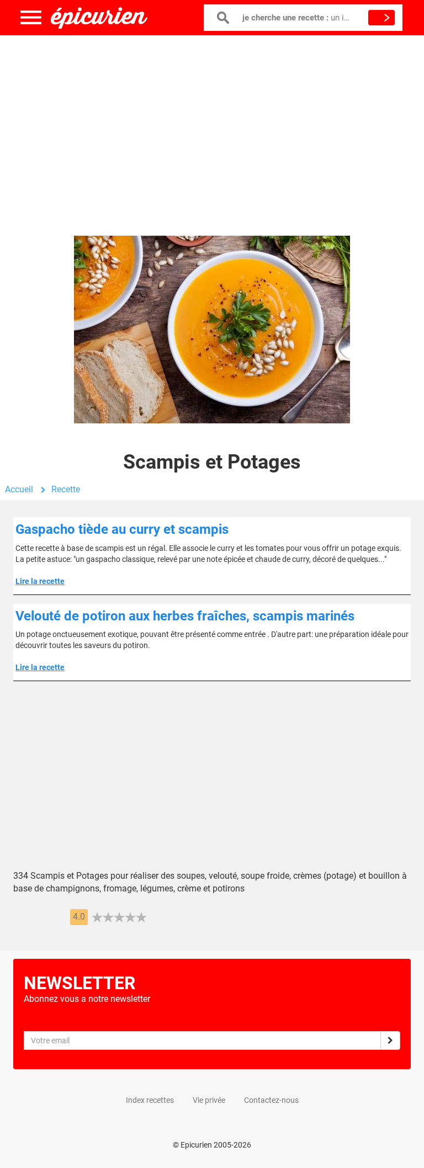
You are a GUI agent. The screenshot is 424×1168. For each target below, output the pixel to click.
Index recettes (150, 1100)
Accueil (19, 489)
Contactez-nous (271, 1100)
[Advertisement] (212, 124)
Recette (65, 489)
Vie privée (209, 1100)
